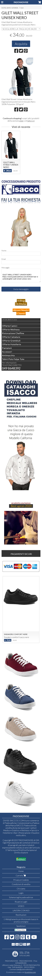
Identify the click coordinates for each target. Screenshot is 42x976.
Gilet (22, 8)
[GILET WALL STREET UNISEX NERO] (21, 76)
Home (21, 871)
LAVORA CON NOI (21, 910)
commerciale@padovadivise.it (21, 969)
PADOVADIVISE (21, 2)
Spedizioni (21, 926)
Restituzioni (21, 915)
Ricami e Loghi (21, 901)
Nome (3, 250)
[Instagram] (17, 938)
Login (21, 893)
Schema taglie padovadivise (21, 897)
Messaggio (5, 267)
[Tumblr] (28, 938)
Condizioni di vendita (21, 884)
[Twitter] (12, 938)
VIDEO (21, 906)
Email (3, 259)
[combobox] (21, 28)
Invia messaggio (21, 289)
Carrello (20, 875)
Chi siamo (21, 888)
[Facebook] (6, 938)
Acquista (21, 44)
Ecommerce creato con (21, 972)
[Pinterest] (22, 938)
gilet (21, 121)
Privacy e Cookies (21, 880)
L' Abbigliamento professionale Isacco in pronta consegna (21, 920)
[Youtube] (34, 938)
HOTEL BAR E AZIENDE (9, 8)
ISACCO (31, 121)
